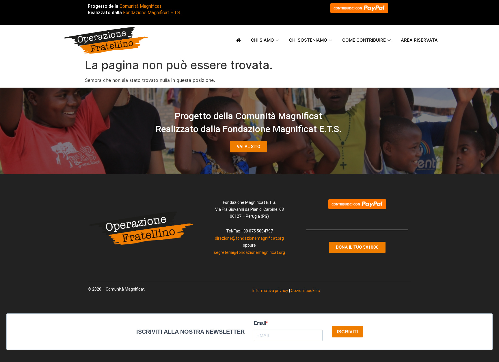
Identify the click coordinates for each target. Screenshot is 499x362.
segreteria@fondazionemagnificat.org (249, 252)
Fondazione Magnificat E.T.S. (152, 12)
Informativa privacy (270, 290)
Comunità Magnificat (140, 6)
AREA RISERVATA (419, 40)
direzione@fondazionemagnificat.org (249, 238)
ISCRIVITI (347, 331)
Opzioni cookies (305, 290)
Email (260, 323)
